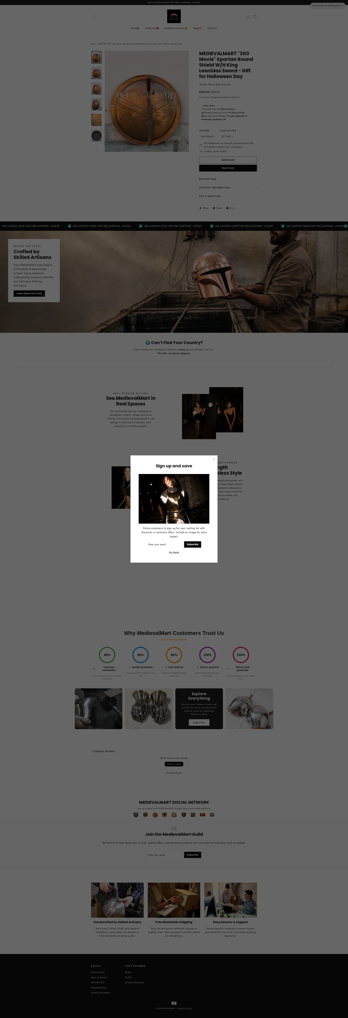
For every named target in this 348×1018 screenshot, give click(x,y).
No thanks (174, 552)
